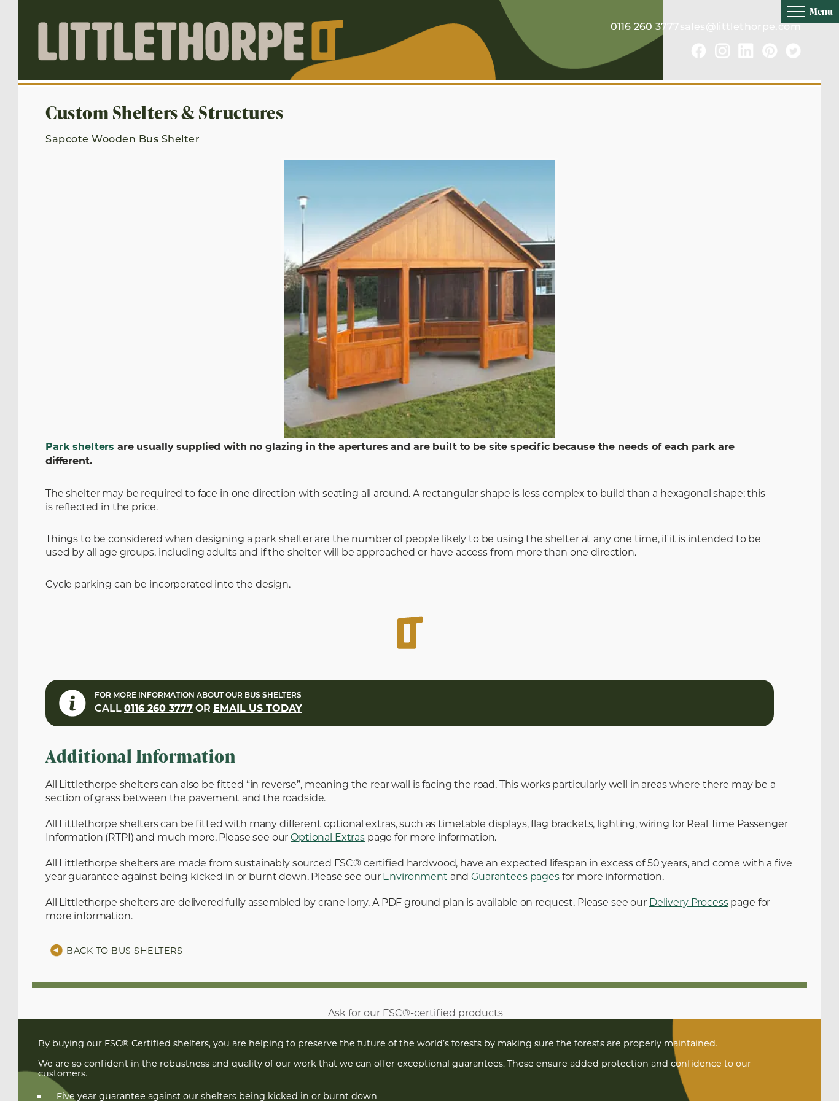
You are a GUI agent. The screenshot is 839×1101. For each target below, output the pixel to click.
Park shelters (79, 448)
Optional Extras (328, 837)
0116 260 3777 (645, 28)
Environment (415, 876)
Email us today (257, 709)
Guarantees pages (515, 876)
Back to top (809, 1090)
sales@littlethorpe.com (740, 28)
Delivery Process (688, 902)
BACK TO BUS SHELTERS (124, 950)
